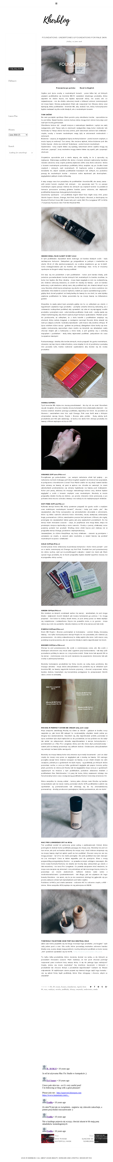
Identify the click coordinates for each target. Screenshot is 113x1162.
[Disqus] (74, 1026)
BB (51, 987)
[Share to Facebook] (94, 987)
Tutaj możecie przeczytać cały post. (88, 951)
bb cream (56, 987)
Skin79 (72, 989)
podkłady (65, 989)
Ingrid (79, 987)
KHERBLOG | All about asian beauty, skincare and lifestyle (53, 1158)
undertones (88, 989)
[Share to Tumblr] (102, 987)
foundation (72, 987)
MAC (45, 989)
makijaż (52, 989)
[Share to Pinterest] (98, 987)
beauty (63, 987)
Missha (58, 989)
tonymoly (79, 989)
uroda (95, 989)
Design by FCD (86, 1158)
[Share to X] (91, 987)
